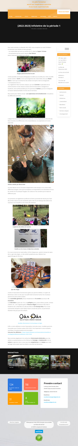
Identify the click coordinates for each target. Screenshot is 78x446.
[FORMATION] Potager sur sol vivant (39, 364)
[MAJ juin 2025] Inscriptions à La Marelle (17, 364)
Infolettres (62, 98)
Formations (34, 16)
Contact (55, 16)
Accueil (10, 16)
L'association (39, 28)
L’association (18, 16)
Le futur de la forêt (63, 72)
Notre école (45, 28)
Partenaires (43, 16)
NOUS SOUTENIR (63, 12)
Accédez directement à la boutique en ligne (30, 323)
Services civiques (64, 111)
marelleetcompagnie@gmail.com (52, 397)
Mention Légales (14, 422)
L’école (26, 16)
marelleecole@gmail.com (50, 402)
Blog (49, 16)
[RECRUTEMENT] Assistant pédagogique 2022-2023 (60, 364)
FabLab (61, 95)
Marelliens (62, 104)
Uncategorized (63, 114)
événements (62, 92)
